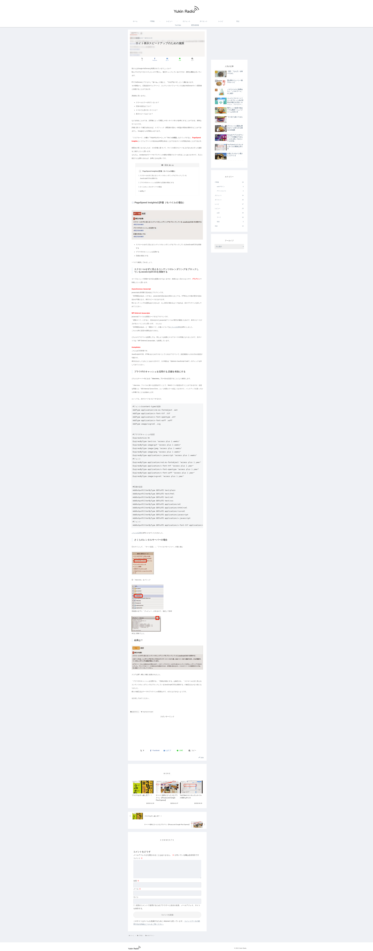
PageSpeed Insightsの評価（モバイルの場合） (159, 171)
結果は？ (143, 191)
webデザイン (135, 711)
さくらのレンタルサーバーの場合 (151, 187)
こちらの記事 (175, 327)
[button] (192, 59)
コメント (138, 858)
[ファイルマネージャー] (143, 563)
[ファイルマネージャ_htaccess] (147, 597)
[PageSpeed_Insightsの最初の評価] (167, 225)
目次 (166, 165)
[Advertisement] (148, 731)
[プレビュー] (146, 623)
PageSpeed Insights (147, 711)
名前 (136, 881)
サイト (136, 897)
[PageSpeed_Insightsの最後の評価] (167, 657)
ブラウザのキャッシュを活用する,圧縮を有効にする (157, 182)
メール (137, 889)
